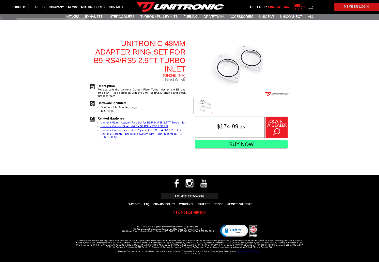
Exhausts (94, 17)
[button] (234, 230)
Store (218, 204)
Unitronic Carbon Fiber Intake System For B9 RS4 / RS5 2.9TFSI (140, 130)
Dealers (37, 7)
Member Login (356, 6)
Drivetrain (214, 17)
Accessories (241, 17)
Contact (116, 7)
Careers (204, 204)
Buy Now (241, 144)
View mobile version (189, 212)
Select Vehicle (175, 79)
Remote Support (239, 204)
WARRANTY (186, 204)
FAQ (146, 204)
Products (17, 7)
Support (134, 204)
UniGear (266, 17)
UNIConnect (291, 17)
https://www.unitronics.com (249, 251)
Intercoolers (121, 17)
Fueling (191, 17)
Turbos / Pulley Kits (159, 17)
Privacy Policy (164, 204)
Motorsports (93, 7)
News (72, 7)
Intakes (72, 17)
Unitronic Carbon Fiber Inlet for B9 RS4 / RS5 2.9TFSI (134, 126)
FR (311, 7)
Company (56, 7)
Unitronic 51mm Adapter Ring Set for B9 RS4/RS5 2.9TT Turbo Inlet (142, 122)
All (311, 17)
